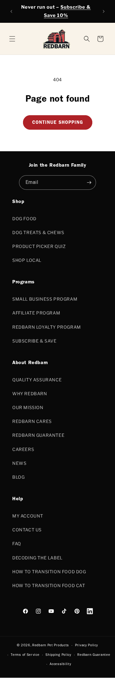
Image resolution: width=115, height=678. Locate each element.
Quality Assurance (37, 379)
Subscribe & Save (34, 340)
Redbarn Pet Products (50, 645)
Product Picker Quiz (39, 246)
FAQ (16, 543)
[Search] (87, 39)
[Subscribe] (89, 182)
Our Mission (28, 407)
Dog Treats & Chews (38, 232)
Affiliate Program (36, 312)
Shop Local (26, 260)
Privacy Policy (86, 645)
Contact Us (27, 529)
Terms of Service (25, 655)
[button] (100, 39)
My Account (27, 515)
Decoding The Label (37, 557)
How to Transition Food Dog (49, 571)
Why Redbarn (29, 393)
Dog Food (24, 218)
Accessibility (60, 664)
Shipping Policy (58, 655)
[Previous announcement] (11, 11)
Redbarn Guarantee (38, 435)
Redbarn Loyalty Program (46, 327)
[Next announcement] (103, 11)
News (19, 463)
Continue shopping (57, 123)
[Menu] (12, 39)
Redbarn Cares (32, 421)
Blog (18, 477)
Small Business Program (44, 299)
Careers (23, 449)
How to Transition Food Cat (48, 585)
